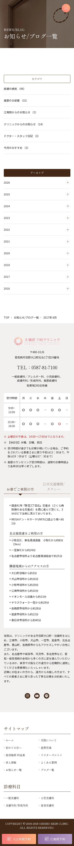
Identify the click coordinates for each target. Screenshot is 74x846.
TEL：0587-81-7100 (37, 367)
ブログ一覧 (47, 770)
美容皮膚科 (47, 805)
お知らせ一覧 (14, 770)
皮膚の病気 (15, 89)
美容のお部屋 (16, 100)
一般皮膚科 (12, 798)
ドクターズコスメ (51, 755)
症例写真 (46, 748)
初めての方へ (14, 748)
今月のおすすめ (17, 148)
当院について (49, 740)
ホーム (10, 740)
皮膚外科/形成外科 (17, 805)
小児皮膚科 (47, 798)
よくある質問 (49, 762)
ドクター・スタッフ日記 (22, 136)
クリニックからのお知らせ (24, 124)
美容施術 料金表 (15, 755)
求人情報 (11, 762)
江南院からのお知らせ (21, 112)
